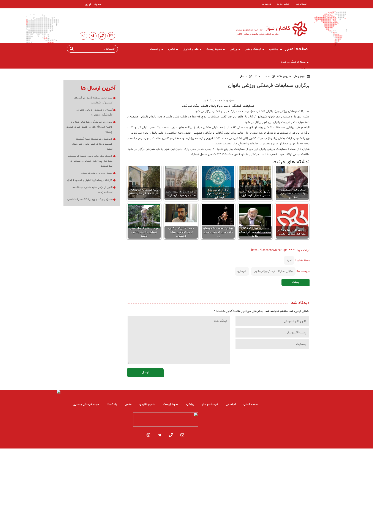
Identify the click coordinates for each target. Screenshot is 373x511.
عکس (171, 49)
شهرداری (241, 271)
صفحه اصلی (296, 49)
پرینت (295, 282)
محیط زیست (214, 49)
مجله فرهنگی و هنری (293, 62)
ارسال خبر (301, 4)
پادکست (155, 49)
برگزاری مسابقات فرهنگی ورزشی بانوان (273, 271)
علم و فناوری (191, 49)
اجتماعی (274, 49)
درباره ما (266, 4)
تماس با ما (283, 4)
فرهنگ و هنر (253, 49)
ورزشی (233, 49)
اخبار (289, 260)
